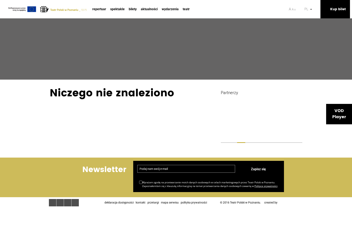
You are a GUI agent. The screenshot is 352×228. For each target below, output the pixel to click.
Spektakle (117, 9)
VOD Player (339, 114)
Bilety (133, 9)
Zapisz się (258, 169)
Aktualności (149, 9)
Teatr (186, 9)
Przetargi (153, 202)
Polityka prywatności (194, 202)
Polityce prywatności (265, 186)
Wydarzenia (170, 9)
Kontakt (140, 202)
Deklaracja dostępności (119, 202)
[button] (316, 9)
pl (307, 9)
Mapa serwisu (170, 202)
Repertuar (99, 9)
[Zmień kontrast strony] (300, 9)
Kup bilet (338, 9)
